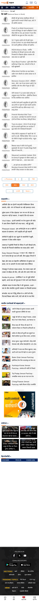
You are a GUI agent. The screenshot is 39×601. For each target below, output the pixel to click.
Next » (28, 191)
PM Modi (23, 579)
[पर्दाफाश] (7, 4)
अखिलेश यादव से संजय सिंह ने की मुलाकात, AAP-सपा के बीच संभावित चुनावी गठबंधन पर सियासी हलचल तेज (19, 288)
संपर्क (22, 587)
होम (7, 8)
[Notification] (27, 3)
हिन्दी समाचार (4, 11)
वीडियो (22, 571)
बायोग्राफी (11, 575)
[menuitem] (7, 7)
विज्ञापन (14, 591)
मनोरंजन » (4, 423)
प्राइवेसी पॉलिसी (24, 591)
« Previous (8, 179)
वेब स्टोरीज (31, 571)
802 (23, 185)
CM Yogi (32, 579)
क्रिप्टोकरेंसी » (6, 456)
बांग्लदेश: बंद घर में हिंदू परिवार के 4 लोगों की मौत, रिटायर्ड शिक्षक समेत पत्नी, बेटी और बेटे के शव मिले (18, 294)
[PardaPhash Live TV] (31, 3)
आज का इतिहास (9, 583)
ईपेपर (19, 575)
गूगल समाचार (28, 575)
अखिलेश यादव (31, 583)
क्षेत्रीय (13, 8)
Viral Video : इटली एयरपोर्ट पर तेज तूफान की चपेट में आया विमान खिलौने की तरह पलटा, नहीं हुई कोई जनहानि (19, 224)
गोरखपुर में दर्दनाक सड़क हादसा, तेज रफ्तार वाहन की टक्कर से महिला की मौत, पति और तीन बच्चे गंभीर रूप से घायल (19, 272)
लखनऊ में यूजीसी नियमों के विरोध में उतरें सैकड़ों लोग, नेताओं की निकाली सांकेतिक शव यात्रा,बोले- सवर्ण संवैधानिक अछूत (19, 248)
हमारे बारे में (15, 587)
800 (7, 185)
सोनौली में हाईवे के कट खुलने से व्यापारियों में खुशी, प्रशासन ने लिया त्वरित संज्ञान (17, 238)
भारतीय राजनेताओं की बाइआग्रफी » (13, 303)
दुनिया (24, 8)
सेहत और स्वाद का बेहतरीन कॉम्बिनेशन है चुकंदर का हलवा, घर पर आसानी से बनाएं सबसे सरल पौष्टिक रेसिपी (18, 264)
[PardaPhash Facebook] (14, 557)
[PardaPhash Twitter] (19, 557)
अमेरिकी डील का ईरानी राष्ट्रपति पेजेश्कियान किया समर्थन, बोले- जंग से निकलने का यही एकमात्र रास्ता (18, 206)
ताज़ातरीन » (5, 199)
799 (33, 179)
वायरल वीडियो (20, 583)
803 (32, 185)
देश (18, 8)
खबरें (16, 571)
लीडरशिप (30, 587)
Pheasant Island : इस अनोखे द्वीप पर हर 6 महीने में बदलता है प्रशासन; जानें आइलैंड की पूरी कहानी (19, 230)
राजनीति (31, 8)
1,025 (18, 191)
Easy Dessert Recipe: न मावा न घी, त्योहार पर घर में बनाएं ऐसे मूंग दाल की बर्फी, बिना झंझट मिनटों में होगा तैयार (19, 256)
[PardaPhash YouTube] (25, 557)
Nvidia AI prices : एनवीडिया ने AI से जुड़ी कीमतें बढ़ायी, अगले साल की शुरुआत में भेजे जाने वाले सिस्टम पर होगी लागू (19, 280)
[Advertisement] (19, 525)
